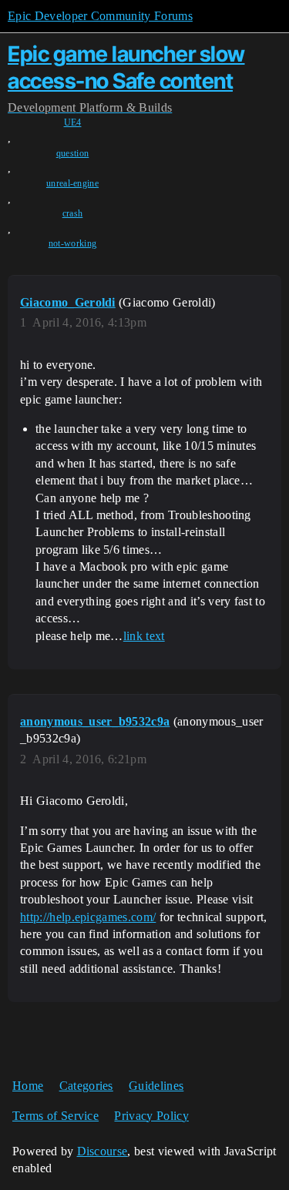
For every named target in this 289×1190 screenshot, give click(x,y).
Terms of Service (55, 1115)
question (72, 153)
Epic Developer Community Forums (100, 15)
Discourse (102, 1151)
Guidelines (156, 1085)
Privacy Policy (151, 1115)
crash (72, 213)
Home (27, 1085)
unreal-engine (72, 183)
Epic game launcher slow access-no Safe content (126, 67)
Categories (86, 1085)
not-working (73, 243)
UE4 (73, 122)
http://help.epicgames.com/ (88, 917)
